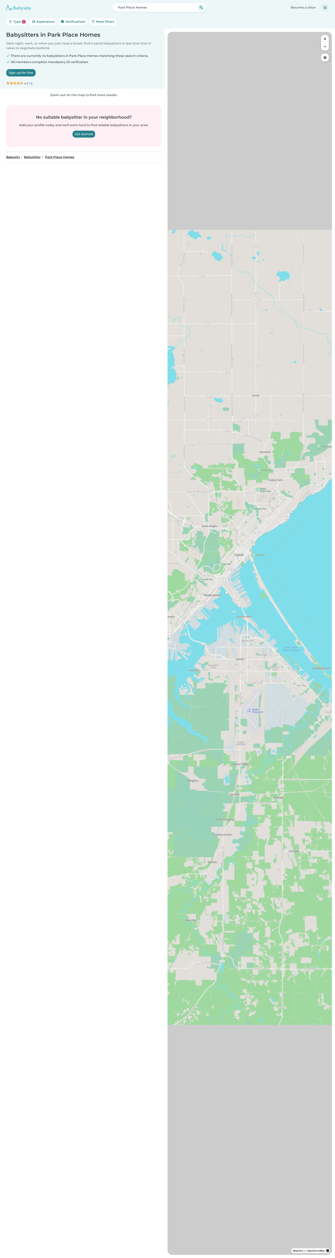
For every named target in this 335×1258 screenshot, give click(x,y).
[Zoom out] (325, 46)
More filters (104, 21)
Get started (84, 134)
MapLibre (298, 1250)
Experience (45, 21)
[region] (250, 643)
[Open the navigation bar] (325, 7)
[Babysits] (18, 7)
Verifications (74, 21)
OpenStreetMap (316, 1250)
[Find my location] (325, 57)
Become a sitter (303, 7)
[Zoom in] (325, 39)
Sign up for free (21, 73)
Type (18, 21)
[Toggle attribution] (327, 1250)
